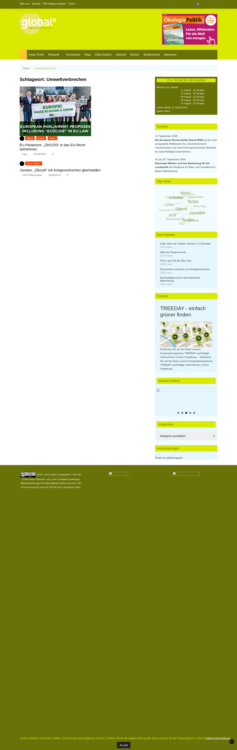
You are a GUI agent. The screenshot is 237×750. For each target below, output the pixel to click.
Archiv (72, 3)
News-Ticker (36, 54)
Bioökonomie (151, 54)
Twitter (208, 4)
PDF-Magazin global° (54, 3)
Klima (30, 138)
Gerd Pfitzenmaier (32, 175)
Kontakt (36, 3)
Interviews (170, 54)
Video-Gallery (103, 54)
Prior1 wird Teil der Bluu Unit (175, 260)
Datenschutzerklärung (217, 738)
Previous (161, 397)
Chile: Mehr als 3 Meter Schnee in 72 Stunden (185, 243)
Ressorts (53, 54)
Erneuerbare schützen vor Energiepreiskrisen (185, 269)
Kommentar (73, 54)
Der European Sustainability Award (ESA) (179, 140)
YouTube (214, 4)
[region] (186, 398)
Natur (52, 138)
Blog (87, 54)
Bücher (134, 54)
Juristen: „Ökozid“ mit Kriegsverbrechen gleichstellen (60, 170)
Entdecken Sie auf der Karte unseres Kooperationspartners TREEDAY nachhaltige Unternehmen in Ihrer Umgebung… (184, 353)
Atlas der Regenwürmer (173, 252)
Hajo (24, 154)
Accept (124, 745)
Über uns (25, 3)
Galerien (121, 54)
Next (211, 397)
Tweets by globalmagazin (169, 457)
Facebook (203, 4)
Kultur (41, 138)
